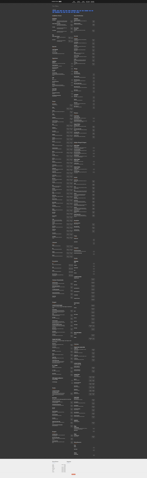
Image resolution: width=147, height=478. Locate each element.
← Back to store (54, 9)
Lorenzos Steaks (55, 1)
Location (83, 1)
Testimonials (92, 1)
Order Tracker (88, 1)
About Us (78, 1)
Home (74, 1)
